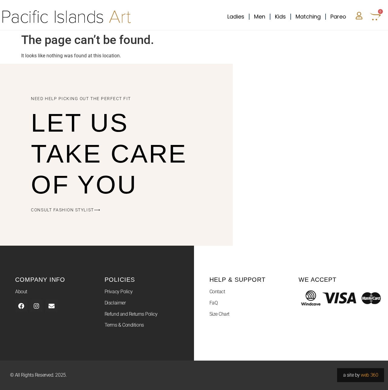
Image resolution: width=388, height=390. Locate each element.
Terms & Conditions (124, 325)
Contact (217, 291)
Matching (308, 16)
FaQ (213, 303)
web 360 (369, 375)
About (21, 291)
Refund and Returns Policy (131, 314)
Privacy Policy (119, 291)
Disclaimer (115, 303)
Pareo (338, 16)
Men (259, 16)
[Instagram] (36, 306)
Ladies (235, 16)
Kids (280, 16)
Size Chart (219, 314)
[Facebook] (21, 306)
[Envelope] (51, 306)
